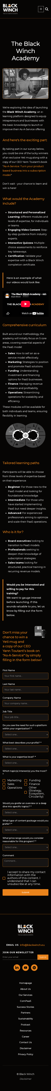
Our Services (25, 995)
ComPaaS (25, 1001)
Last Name (9, 684)
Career (25, 1036)
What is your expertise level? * (19, 757)
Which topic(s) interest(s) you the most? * (25, 773)
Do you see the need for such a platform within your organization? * (25, 727)
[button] (41, 9)
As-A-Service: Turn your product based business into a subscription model (24, 171)
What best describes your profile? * (22, 742)
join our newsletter (18, 952)
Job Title (7, 711)
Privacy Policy (25, 1054)
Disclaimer (25, 1048)
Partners (25, 1012)
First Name (9, 670)
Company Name (12, 698)
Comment (8, 855)
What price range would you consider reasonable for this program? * (23, 840)
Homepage (25, 983)
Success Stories (25, 1007)
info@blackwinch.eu (32, 945)
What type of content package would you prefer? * (25, 822)
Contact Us (25, 1042)
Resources (25, 1030)
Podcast (25, 1024)
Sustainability (25, 1018)
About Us (25, 989)
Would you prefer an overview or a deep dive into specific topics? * (24, 805)
